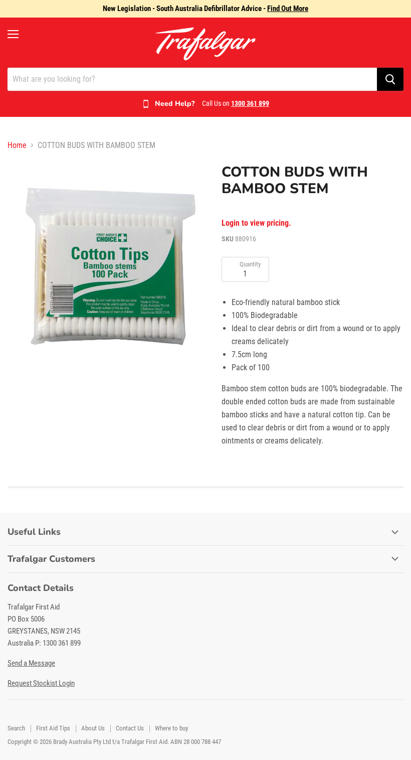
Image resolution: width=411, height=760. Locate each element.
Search (16, 728)
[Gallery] (110, 266)
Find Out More (287, 8)
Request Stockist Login (41, 683)
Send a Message (31, 663)
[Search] (390, 79)
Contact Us (130, 728)
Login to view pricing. (256, 223)
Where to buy (171, 728)
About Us (93, 728)
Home (17, 145)
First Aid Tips (53, 728)
